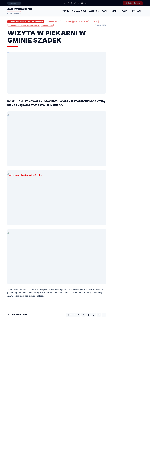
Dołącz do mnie (134, 3)
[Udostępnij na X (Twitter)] (83, 315)
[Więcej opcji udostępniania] (104, 315)
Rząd (114, 11)
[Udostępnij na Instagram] (88, 315)
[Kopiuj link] (99, 315)
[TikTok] (75, 3)
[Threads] (82, 3)
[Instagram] (78, 3)
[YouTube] (71, 3)
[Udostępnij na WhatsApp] (93, 315)
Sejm (104, 11)
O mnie (65, 11)
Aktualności (79, 11)
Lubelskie (93, 11)
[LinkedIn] (85, 3)
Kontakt (136, 11)
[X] (64, 3)
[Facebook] (68, 3)
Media (124, 11)
